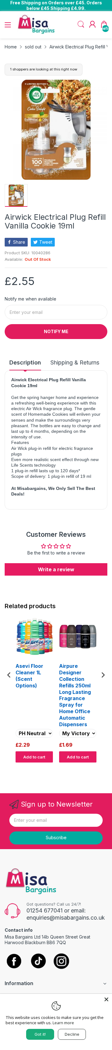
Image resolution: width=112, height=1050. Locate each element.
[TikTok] (38, 962)
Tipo (87, 768)
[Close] (106, 999)
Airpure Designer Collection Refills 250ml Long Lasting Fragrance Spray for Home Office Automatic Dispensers (75, 695)
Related (100, 768)
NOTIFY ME (56, 331)
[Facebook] (14, 961)
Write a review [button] (56, 569)
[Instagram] (61, 962)
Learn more (63, 1022)
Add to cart (34, 756)
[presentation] (9, 675)
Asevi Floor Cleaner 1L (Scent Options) (29, 675)
